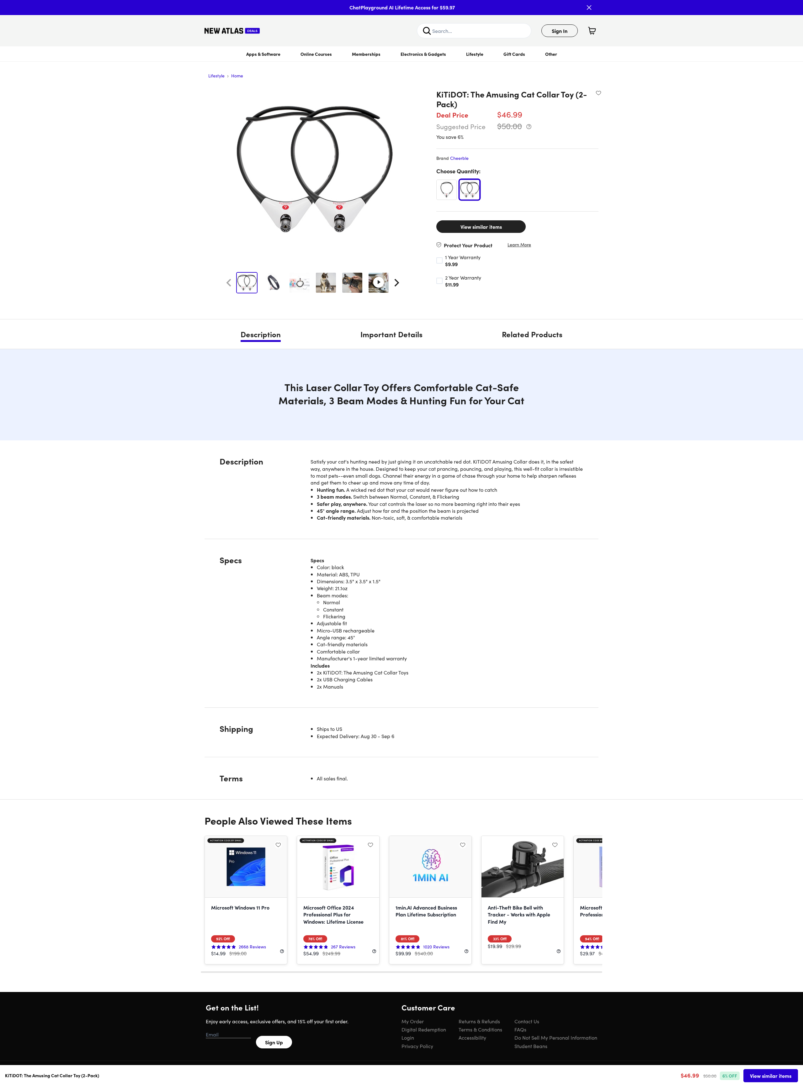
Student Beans (530, 1045)
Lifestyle (474, 54)
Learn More (519, 245)
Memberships (366, 54)
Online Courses (316, 54)
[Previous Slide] (228, 282)
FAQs (520, 1029)
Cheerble (459, 158)
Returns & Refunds (479, 1021)
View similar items (481, 226)
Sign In (559, 30)
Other (551, 54)
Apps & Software (263, 54)
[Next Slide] (396, 282)
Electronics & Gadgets (423, 54)
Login (408, 1037)
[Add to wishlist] (598, 93)
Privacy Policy (417, 1045)
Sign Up (274, 1042)
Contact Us (526, 1021)
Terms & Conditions (480, 1029)
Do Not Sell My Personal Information (555, 1037)
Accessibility (472, 1037)
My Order (413, 1021)
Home (237, 75)
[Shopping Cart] (591, 30)
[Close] (589, 7)
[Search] (427, 30)
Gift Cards (514, 54)
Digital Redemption (424, 1029)
